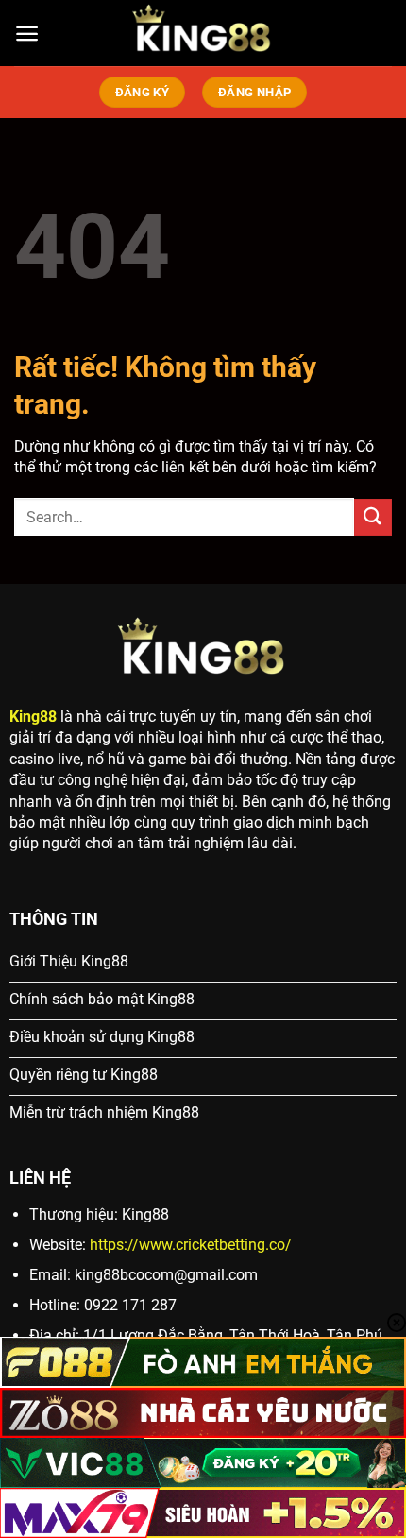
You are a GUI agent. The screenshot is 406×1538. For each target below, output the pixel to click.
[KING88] (203, 33)
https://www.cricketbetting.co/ (191, 1245)
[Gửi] (373, 517)
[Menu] (27, 34)
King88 (33, 717)
